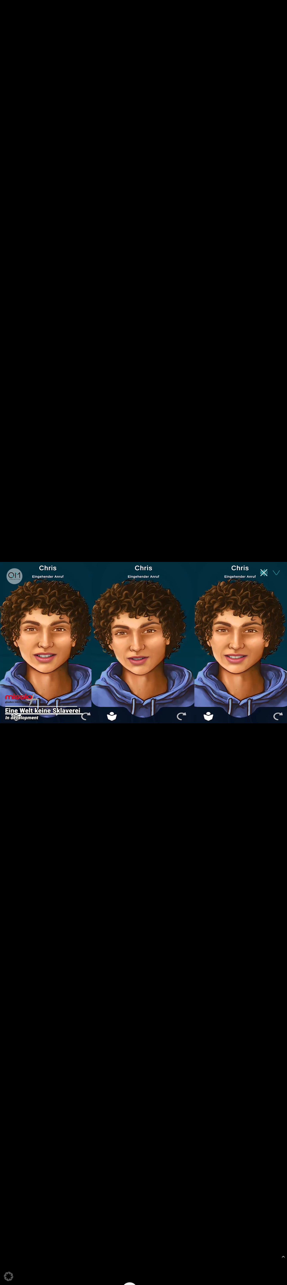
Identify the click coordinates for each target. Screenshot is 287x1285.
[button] (8, 1276)
